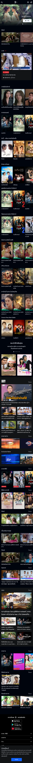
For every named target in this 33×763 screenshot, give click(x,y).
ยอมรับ (16, 759)
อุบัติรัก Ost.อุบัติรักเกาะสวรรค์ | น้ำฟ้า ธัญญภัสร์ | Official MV (8, 628)
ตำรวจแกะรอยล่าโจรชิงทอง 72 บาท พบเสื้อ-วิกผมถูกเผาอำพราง (8, 431)
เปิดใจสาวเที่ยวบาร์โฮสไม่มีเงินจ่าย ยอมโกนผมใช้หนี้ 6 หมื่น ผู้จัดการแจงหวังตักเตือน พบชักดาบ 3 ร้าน (8, 417)
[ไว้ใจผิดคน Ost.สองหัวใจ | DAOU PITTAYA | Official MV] (24, 621)
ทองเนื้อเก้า (15, 338)
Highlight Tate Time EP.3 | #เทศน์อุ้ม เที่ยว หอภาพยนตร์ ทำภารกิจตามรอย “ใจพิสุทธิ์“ (10, 688)
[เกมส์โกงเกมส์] (19, 199)
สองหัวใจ (3, 133)
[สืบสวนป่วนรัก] (24, 365)
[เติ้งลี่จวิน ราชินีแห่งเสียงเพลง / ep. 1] (7, 500)
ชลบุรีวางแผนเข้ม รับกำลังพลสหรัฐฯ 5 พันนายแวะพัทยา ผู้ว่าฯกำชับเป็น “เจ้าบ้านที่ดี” (15, 403)
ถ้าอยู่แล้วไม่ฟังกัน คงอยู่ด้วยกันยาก (9, 525)
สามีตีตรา (27, 185)
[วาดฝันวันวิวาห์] (19, 123)
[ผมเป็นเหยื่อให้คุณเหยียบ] (7, 97)
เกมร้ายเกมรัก (4, 185)
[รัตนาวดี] (8, 365)
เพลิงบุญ (15, 185)
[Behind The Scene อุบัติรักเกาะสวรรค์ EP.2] (10, 538)
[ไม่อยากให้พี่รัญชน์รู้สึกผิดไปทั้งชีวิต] (19, 97)
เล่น (28, 21)
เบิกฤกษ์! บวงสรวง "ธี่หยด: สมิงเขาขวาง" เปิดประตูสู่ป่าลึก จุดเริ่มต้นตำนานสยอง (24, 417)
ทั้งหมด (30, 382)
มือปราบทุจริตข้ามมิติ (6, 286)
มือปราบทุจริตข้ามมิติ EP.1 (6, 261)
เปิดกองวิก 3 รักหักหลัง (6, 708)
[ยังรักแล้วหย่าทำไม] (10, 37)
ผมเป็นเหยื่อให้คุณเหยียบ (6, 107)
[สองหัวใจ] (7, 123)
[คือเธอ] (7, 149)
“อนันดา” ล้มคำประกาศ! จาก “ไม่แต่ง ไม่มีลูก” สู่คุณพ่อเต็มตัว (9, 583)
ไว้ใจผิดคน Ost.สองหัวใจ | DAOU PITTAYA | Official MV (24, 628)
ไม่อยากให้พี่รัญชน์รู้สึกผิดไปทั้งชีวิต (18, 108)
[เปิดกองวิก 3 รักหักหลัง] (10, 701)
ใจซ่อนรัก (15, 159)
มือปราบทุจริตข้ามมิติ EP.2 (18, 261)
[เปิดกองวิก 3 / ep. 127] (7, 661)
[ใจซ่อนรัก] (19, 149)
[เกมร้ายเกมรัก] (7, 175)
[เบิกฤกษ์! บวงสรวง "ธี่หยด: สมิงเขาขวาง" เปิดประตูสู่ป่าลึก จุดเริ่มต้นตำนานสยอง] (24, 411)
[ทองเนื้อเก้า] (19, 328)
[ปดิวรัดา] (7, 328)
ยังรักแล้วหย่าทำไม (5, 44)
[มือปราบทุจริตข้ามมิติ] (7, 276)
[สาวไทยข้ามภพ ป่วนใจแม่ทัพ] (19, 276)
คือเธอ (2, 159)
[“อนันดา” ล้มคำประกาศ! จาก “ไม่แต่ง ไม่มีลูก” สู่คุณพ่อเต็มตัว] (10, 575)
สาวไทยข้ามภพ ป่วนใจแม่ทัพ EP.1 (6, 313)
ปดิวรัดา (3, 338)
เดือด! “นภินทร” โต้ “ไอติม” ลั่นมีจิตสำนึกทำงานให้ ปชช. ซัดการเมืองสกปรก (24, 431)
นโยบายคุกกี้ (4, 756)
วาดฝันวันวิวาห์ (16, 133)
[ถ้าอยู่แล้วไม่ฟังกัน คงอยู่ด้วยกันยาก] (10, 519)
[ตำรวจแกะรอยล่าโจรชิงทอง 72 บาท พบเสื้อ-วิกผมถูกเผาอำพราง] (8, 425)
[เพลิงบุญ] (19, 175)
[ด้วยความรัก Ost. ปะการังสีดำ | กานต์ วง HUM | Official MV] (24, 636)
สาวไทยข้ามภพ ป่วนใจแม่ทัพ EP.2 (18, 313)
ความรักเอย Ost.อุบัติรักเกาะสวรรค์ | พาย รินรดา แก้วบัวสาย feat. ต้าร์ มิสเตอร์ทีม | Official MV (16, 613)
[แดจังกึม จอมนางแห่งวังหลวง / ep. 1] (19, 500)
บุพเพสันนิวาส (28, 159)
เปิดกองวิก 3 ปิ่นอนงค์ (25, 708)
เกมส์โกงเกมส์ (28, 133)
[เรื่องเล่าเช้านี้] (10, 443)
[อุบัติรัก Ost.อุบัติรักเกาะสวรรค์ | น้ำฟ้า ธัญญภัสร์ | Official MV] (8, 621)
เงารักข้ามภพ (28, 286)
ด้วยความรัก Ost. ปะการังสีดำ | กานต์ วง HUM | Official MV (24, 643)
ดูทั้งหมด (13, 78)
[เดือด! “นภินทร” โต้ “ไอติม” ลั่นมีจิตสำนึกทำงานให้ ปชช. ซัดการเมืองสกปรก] (24, 425)
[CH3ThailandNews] (10, 459)
